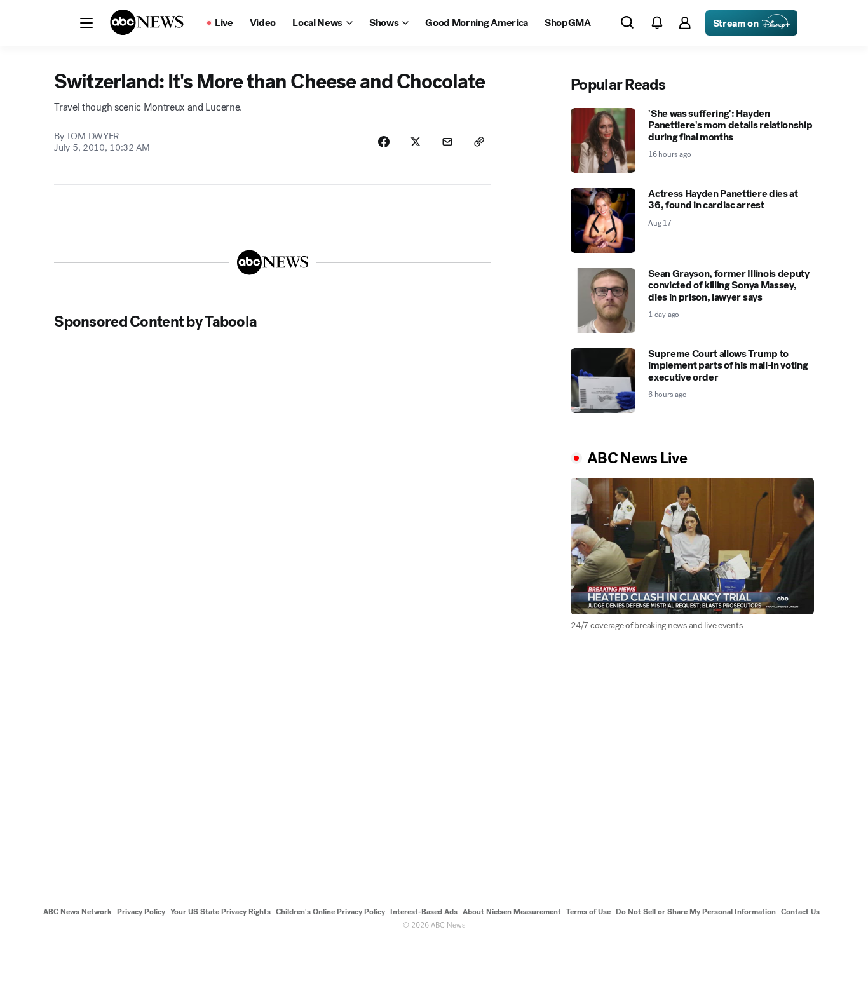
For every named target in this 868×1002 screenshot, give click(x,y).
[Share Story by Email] (447, 142)
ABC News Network (77, 912)
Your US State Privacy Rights (220, 912)
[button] (86, 23)
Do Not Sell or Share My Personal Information (696, 912)
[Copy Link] (479, 142)
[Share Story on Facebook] (384, 142)
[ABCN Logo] (147, 22)
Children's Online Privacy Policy (330, 912)
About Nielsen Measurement (512, 912)
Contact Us (800, 912)
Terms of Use (588, 912)
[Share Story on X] (415, 142)
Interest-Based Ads (424, 912)
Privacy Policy (141, 912)
